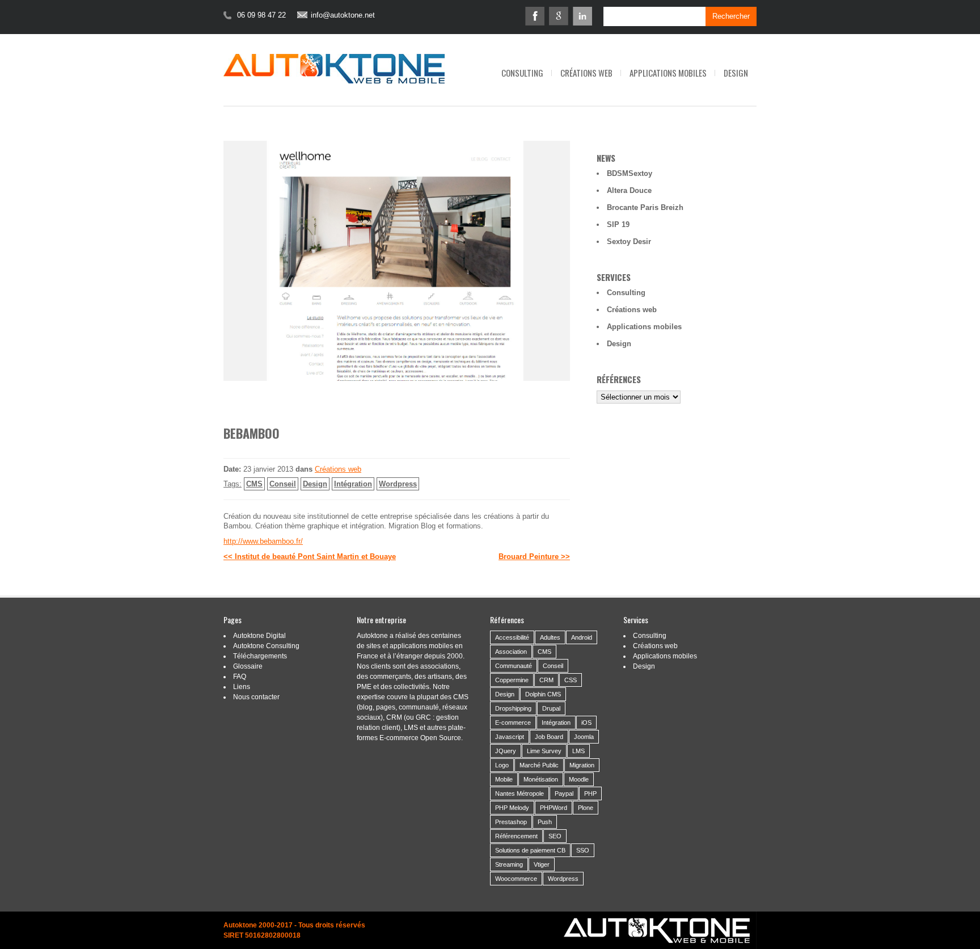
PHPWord (553, 807)
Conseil (282, 484)
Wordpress (398, 484)
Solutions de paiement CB (530, 850)
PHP (590, 793)
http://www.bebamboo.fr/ (263, 541)
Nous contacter (256, 697)
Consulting (522, 72)
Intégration (353, 484)
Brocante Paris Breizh (645, 207)
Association (511, 651)
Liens (241, 687)
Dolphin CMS (543, 694)
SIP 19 (618, 224)
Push (545, 821)
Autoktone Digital (259, 636)
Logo (502, 765)
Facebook (534, 16)
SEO (554, 836)
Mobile (504, 779)
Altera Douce (629, 190)
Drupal (551, 708)
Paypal (564, 793)
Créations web (586, 72)
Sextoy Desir (629, 241)
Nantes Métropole (519, 793)
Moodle (579, 779)
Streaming (509, 864)
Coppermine (512, 680)
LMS (578, 751)
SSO (582, 850)
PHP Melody (512, 807)
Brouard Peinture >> (534, 556)
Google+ (558, 16)
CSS (570, 680)
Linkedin (582, 16)
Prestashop (511, 821)
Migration (581, 765)
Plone (585, 807)
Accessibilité (512, 637)
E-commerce (513, 722)
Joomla (584, 736)
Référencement (516, 836)
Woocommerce (516, 878)
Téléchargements (260, 656)
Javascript (509, 736)
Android (581, 637)
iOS (586, 722)
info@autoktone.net (343, 15)
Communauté (513, 665)
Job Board (549, 736)
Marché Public (539, 765)
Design (736, 72)
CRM (546, 680)
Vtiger (542, 864)
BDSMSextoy (629, 173)
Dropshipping (513, 708)
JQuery (505, 751)
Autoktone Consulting (266, 646)
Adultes (550, 637)
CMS (254, 484)
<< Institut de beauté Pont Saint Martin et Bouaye (309, 556)
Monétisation (540, 779)
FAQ (239, 677)
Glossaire (248, 666)
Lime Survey (544, 751)
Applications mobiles (668, 72)
